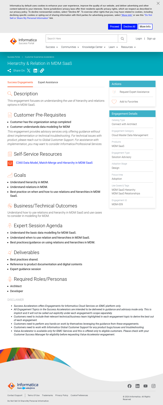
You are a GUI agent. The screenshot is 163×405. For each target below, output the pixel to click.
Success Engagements (20, 82)
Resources (127, 47)
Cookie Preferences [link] (79, 395)
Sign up (151, 38)
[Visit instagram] (153, 386)
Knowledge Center (92, 47)
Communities (68, 47)
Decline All (129, 26)
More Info (145, 26)
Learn (112, 47)
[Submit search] (122, 38)
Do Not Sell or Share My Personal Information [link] (28, 401)
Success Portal (13, 57)
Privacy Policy (61, 395)
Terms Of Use (34, 395)
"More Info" (126, 15)
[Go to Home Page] (23, 40)
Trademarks (47, 395)
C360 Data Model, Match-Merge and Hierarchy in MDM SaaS (54, 162)
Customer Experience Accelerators (39, 57)
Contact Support (14, 395)
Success (50, 47)
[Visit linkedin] (137, 386)
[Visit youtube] (145, 386)
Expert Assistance (48, 82)
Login (139, 38)
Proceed (114, 26)
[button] (57, 47)
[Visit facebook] (130, 386)
